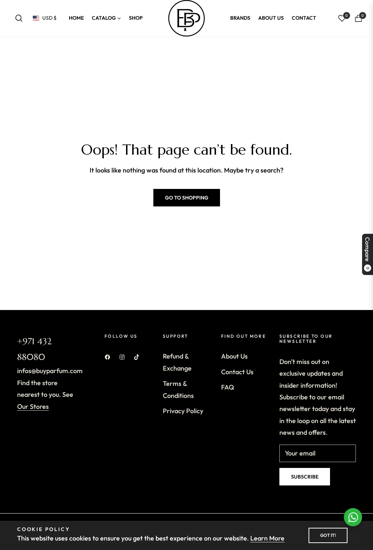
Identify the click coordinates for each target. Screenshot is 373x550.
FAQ (227, 387)
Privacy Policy (183, 411)
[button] (19, 18)
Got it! (328, 535)
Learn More (267, 538)
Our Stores (33, 406)
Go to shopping (186, 197)
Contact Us (237, 372)
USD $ (49, 18)
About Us (234, 356)
